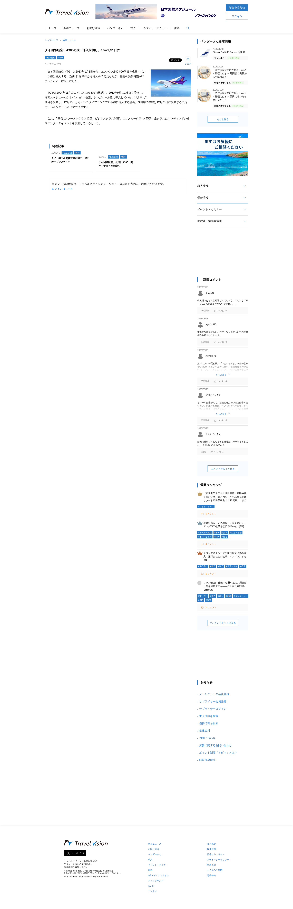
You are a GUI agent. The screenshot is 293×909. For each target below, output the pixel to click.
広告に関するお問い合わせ (215, 745)
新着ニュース (71, 28)
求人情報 (202, 185)
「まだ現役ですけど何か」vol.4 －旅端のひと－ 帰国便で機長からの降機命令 (230, 73)
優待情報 (202, 197)
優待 (177, 28)
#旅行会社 (203, 566)
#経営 (224, 537)
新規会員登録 (237, 7)
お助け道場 (93, 28)
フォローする (77, 853)
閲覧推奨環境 (207, 759)
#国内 (217, 532)
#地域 (228, 596)
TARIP (151, 886)
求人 (133, 28)
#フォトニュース (206, 506)
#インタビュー (205, 537)
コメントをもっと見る (223, 468)
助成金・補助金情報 (209, 221)
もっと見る (223, 119)
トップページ (51, 40)
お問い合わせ (207, 738)
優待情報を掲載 (208, 723)
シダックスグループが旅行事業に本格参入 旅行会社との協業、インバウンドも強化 (224, 556)
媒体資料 (204, 730)
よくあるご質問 (214, 870)
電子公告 (211, 875)
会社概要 (211, 844)
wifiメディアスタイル (158, 875)
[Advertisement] (222, 255)
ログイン (237, 16)
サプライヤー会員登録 (212, 701)
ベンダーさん (115, 28)
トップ (52, 28)
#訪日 (225, 532)
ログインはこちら (62, 188)
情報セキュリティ (216, 854)
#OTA (216, 537)
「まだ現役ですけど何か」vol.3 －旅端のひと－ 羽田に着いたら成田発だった (230, 96)
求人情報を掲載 (208, 716)
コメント (211, 514)
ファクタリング (155, 880)
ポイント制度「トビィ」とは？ (218, 752)
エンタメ (152, 891)
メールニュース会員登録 (214, 694)
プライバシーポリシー (218, 859)
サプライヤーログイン (212, 708)
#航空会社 (50, 57)
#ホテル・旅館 (205, 532)
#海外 (60, 57)
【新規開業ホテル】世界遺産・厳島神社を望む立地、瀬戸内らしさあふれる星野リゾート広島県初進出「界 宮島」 (224, 497)
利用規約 (211, 865)
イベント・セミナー (155, 28)
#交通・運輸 (236, 532)
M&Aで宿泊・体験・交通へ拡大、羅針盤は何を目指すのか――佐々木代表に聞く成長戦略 (225, 586)
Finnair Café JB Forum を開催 (229, 52)
